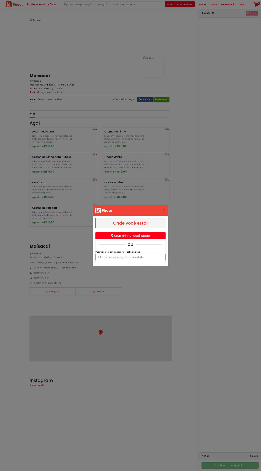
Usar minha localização (131, 236)
